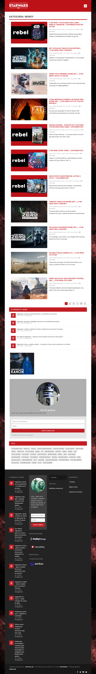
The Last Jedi (15, 462)
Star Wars (41, 460)
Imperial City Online (75, 492)
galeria (37, 451)
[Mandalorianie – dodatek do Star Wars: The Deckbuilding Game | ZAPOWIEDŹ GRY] (29, 135)
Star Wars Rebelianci (51, 460)
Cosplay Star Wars (58, 448)
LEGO (75, 451)
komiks (64, 451)
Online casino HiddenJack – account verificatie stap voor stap (20, 628)
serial (78, 457)
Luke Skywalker (42, 454)
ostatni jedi (25, 457)
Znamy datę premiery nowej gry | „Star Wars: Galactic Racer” (66, 75)
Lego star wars (16, 454)
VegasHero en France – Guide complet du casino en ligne (21, 600)
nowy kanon (71, 454)
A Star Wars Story (17, 448)
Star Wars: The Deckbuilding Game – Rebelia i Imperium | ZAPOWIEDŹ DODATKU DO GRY (66, 25)
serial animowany (27, 460)
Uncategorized (28, 315)
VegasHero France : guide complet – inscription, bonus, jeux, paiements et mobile (43, 344)
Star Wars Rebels (64, 460)
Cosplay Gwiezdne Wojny (44, 448)
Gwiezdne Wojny (49, 451)
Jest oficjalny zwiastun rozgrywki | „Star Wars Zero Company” (65, 49)
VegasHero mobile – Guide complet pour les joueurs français (21, 585)
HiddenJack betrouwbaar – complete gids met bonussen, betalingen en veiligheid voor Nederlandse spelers (19, 649)
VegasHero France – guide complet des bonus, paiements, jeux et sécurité (20, 569)
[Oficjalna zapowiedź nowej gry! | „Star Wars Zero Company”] (29, 237)
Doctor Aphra (30, 451)
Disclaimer (64, 667)
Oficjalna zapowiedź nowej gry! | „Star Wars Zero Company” (66, 228)
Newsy (77, 29)
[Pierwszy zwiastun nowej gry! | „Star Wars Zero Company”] (29, 211)
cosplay (33, 448)
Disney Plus (20, 451)
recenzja (54, 457)
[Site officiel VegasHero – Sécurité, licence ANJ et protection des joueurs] (13, 338)
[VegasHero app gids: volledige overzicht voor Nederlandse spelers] (13, 323)
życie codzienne (47, 462)
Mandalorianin (52, 454)
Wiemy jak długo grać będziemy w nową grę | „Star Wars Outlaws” (66, 279)
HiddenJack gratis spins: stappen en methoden (20, 614)
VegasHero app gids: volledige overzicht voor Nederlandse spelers (38, 321)
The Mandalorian (25, 462)
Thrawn (34, 462)
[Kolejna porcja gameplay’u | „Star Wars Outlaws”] (29, 263)
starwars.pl (29, 667)
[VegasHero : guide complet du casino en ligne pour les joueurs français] (13, 330)
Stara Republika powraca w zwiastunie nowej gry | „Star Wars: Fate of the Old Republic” (66, 101)
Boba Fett (27, 448)
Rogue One (72, 457)
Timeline (72, 482)
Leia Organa (25, 454)
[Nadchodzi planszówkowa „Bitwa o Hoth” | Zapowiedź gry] (29, 186)
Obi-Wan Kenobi (16, 457)
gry (42, 451)
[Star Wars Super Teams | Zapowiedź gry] (29, 160)
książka (70, 451)
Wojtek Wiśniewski (57, 53)
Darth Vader (79, 448)
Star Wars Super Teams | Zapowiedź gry (66, 150)
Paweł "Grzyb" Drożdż (58, 29)
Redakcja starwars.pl (56, 488)
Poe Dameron (34, 457)
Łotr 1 (40, 462)
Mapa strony (73, 487)
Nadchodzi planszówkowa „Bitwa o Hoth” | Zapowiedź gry (65, 177)
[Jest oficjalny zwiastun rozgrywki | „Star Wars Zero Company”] (29, 58)
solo (35, 460)
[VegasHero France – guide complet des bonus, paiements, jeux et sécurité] (11, 566)
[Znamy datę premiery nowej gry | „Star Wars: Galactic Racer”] (29, 84)
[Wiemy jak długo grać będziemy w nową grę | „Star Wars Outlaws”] (29, 288)
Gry (74, 29)
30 (81, 303)
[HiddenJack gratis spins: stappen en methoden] (11, 613)
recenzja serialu (63, 457)
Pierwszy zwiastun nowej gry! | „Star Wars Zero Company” (65, 203)
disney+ (14, 451)
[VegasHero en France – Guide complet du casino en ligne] (11, 598)
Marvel (60, 454)
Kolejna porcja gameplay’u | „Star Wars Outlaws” (66, 254)
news (65, 454)
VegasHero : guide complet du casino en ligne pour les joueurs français (40, 329)
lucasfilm (33, 454)
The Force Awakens (75, 460)
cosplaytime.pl (70, 448)
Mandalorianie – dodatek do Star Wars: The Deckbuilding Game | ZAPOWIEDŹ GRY (66, 126)
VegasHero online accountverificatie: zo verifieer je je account (37, 314)
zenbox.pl (12, 669)
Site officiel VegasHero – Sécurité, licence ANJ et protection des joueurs (40, 337)
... (77, 303)
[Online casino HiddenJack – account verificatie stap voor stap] (11, 625)
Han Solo (58, 451)
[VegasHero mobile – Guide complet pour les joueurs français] (11, 583)
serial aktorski (16, 460)
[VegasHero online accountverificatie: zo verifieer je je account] (13, 315)
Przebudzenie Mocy (44, 457)
